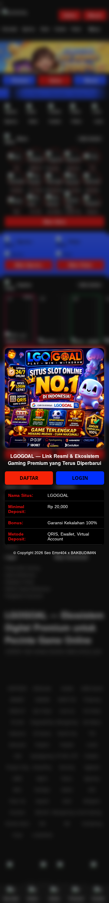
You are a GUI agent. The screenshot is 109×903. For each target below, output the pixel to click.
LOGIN (80, 478)
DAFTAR (29, 478)
